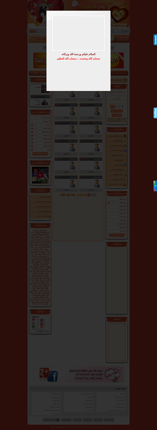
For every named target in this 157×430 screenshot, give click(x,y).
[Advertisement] (78, 33)
